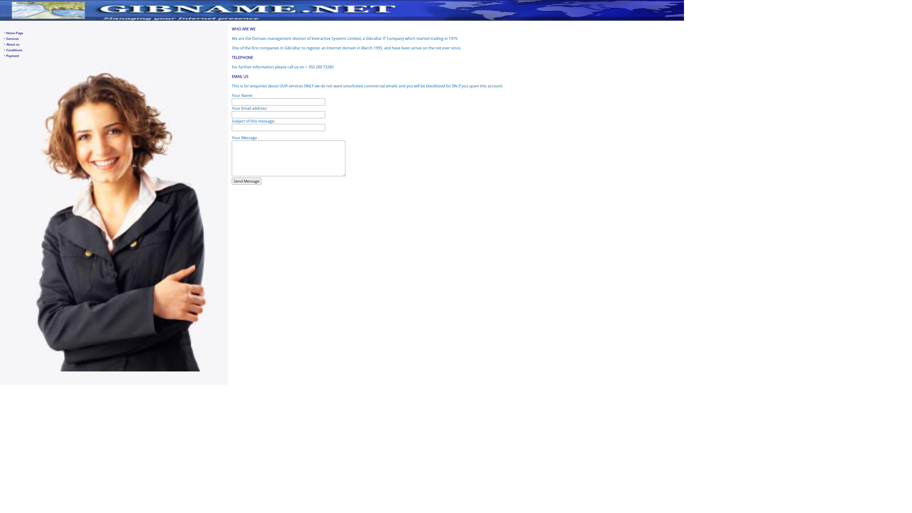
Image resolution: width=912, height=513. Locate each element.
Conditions (14, 50)
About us (12, 44)
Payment (12, 56)
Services (12, 39)
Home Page (14, 33)
